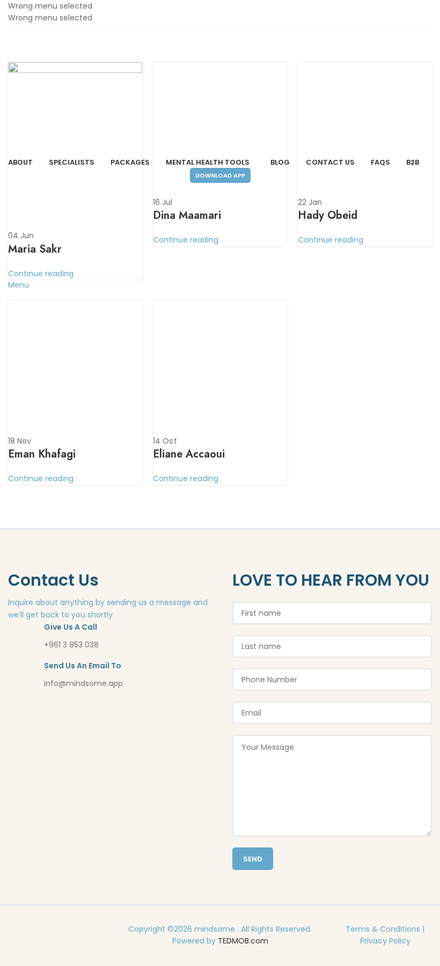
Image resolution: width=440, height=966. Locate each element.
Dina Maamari (187, 215)
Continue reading (41, 273)
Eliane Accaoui (189, 454)
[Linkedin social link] (69, 931)
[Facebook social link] (41, 931)
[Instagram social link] (55, 931)
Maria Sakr (35, 249)
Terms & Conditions (383, 929)
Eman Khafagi (42, 454)
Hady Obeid (327, 215)
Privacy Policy (385, 940)
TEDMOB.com (243, 940)
